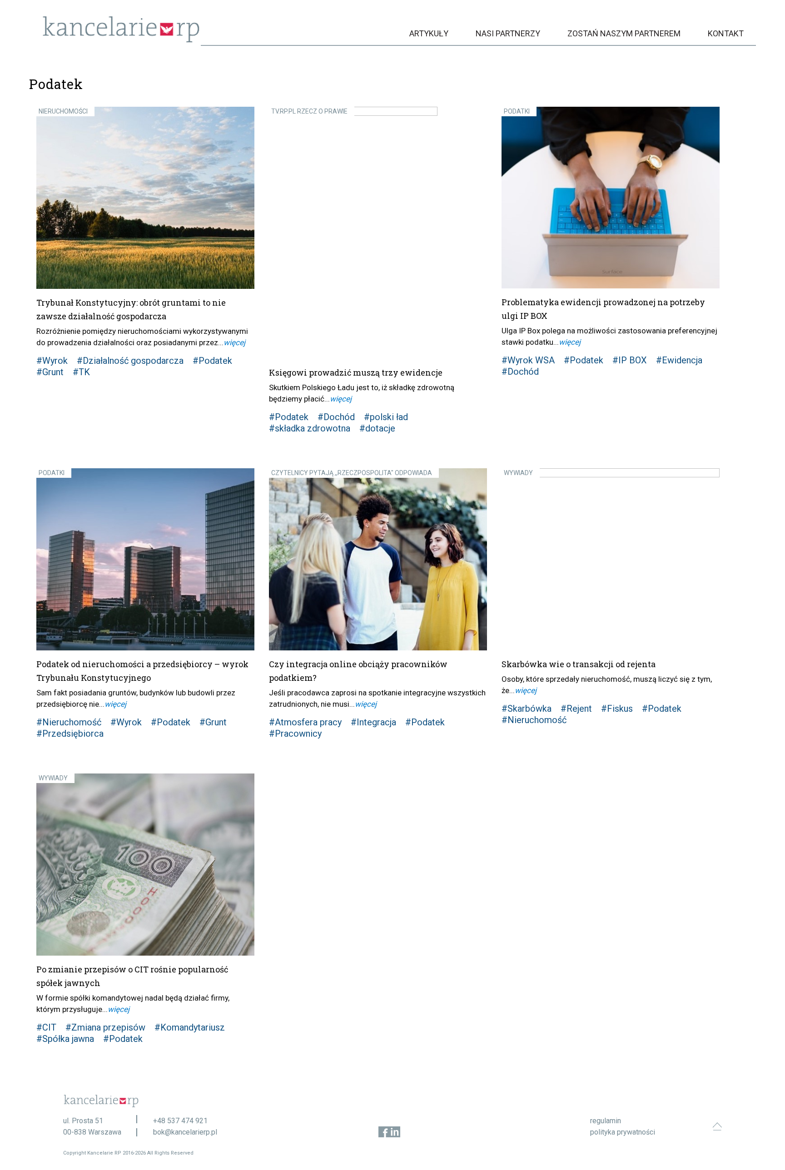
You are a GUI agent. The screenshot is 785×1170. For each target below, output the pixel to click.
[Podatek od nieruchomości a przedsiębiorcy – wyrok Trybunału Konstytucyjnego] (145, 559)
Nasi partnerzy (508, 33)
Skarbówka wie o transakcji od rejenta (579, 664)
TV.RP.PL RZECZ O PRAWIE (309, 111)
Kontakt (726, 33)
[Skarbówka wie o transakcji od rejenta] (611, 559)
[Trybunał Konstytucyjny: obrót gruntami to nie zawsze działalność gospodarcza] (145, 198)
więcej (234, 342)
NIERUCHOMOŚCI (63, 111)
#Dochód (336, 416)
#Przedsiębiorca (70, 733)
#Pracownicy (295, 733)
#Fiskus (617, 708)
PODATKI (517, 111)
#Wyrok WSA (528, 360)
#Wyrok (52, 360)
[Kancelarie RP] (121, 40)
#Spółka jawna (65, 1038)
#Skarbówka (526, 708)
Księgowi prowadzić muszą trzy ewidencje (355, 372)
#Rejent (576, 708)
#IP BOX (629, 360)
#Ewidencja (679, 360)
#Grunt (50, 372)
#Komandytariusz (189, 1027)
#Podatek (212, 360)
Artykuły (428, 33)
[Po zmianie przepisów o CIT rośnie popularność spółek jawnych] (145, 864)
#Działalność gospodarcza (130, 360)
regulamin (605, 1120)
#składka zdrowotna (309, 428)
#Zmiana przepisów (105, 1027)
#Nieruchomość (68, 722)
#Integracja (373, 722)
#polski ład (386, 416)
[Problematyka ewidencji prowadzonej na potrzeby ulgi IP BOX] (611, 197)
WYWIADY (518, 472)
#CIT (46, 1027)
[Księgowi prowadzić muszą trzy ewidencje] (378, 233)
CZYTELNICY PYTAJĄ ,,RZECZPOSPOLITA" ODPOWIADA (351, 472)
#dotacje (377, 428)
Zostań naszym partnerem (624, 33)
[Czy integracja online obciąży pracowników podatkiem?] (378, 559)
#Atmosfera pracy (305, 722)
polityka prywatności (622, 1132)
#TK (81, 372)
